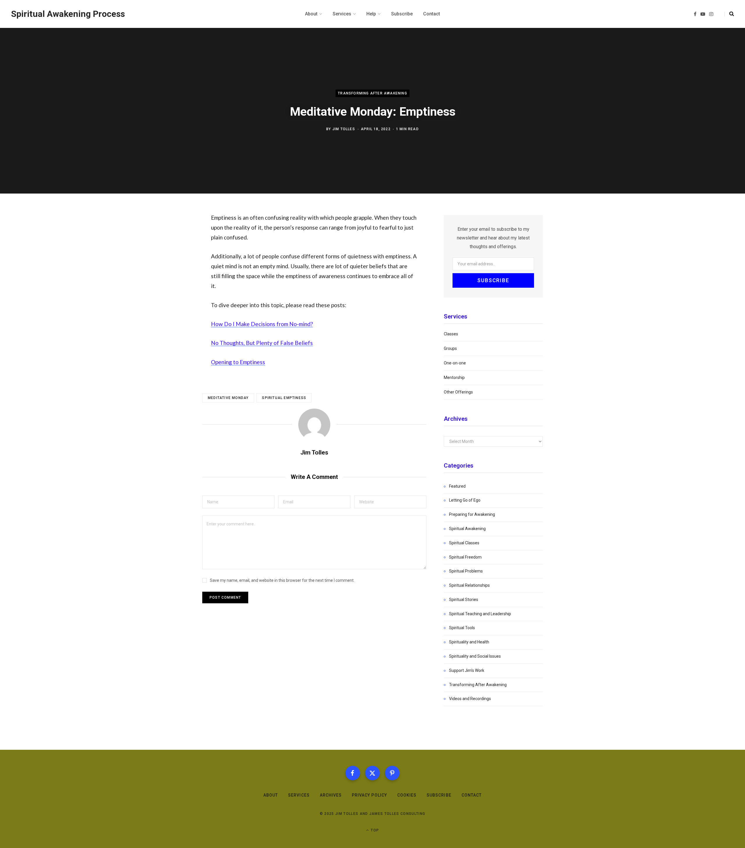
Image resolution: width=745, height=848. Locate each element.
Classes (451, 334)
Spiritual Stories (463, 599)
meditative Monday (228, 398)
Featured (457, 486)
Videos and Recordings (470, 698)
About (270, 795)
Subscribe (439, 795)
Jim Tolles (343, 129)
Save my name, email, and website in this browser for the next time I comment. (282, 580)
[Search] (729, 14)
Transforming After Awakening (372, 93)
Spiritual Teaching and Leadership (480, 613)
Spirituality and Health (469, 642)
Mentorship (454, 377)
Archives (331, 795)
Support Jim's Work (466, 670)
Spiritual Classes (464, 543)
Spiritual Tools (462, 627)
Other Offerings (458, 392)
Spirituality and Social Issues (475, 656)
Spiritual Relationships (469, 585)
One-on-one (455, 363)
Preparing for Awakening (472, 514)
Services (298, 795)
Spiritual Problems (466, 571)
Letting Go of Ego (464, 500)
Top (374, 830)
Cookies (406, 795)
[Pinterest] (392, 773)
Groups (450, 348)
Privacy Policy (369, 795)
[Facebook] (352, 773)
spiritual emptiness (284, 398)
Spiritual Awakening (467, 528)
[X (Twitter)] (372, 773)
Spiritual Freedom (465, 557)
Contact (472, 795)
